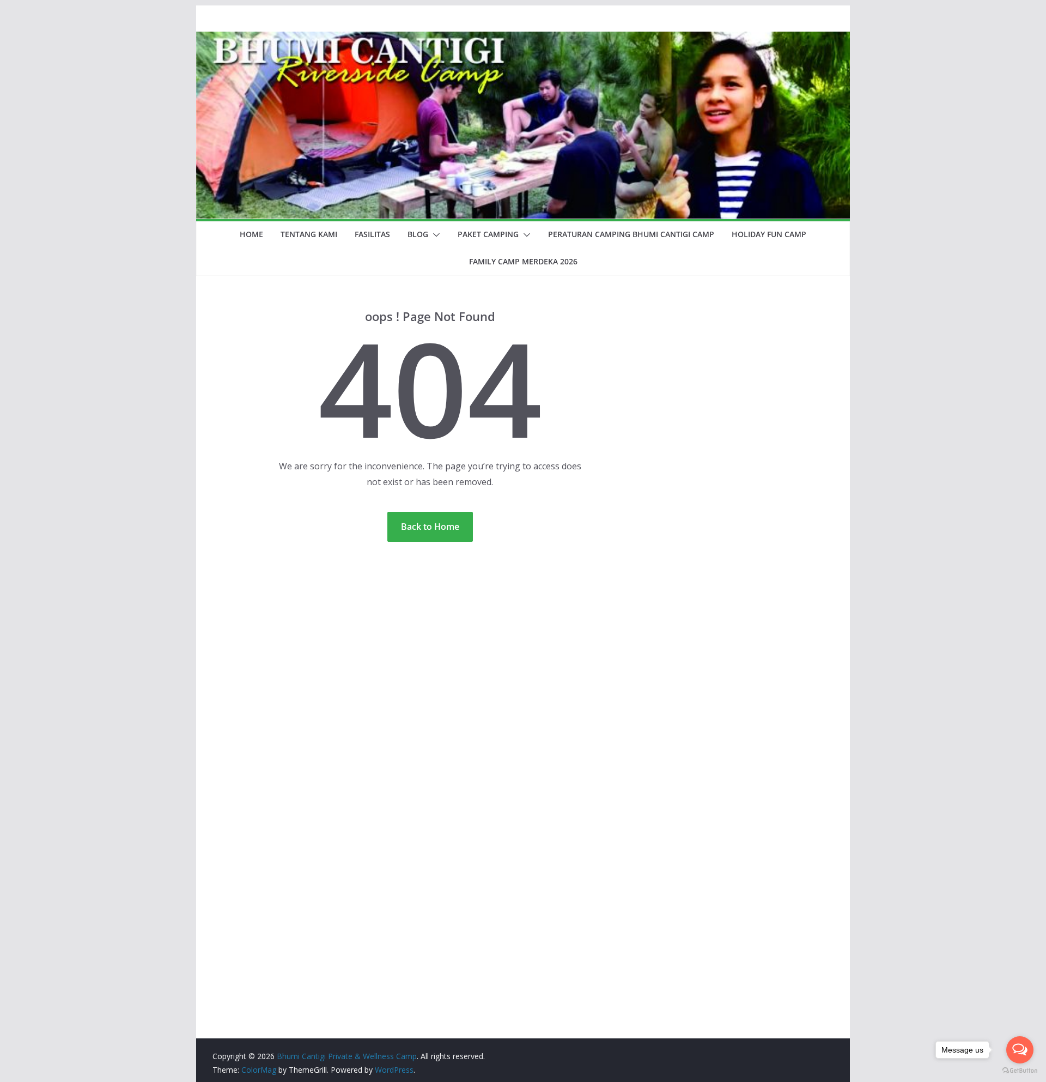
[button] (434, 235)
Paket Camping (488, 234)
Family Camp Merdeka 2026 (523, 261)
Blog (418, 234)
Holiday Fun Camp (769, 234)
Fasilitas (372, 234)
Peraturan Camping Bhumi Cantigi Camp (631, 234)
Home (251, 234)
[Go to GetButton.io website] (1019, 1070)
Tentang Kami (309, 234)
